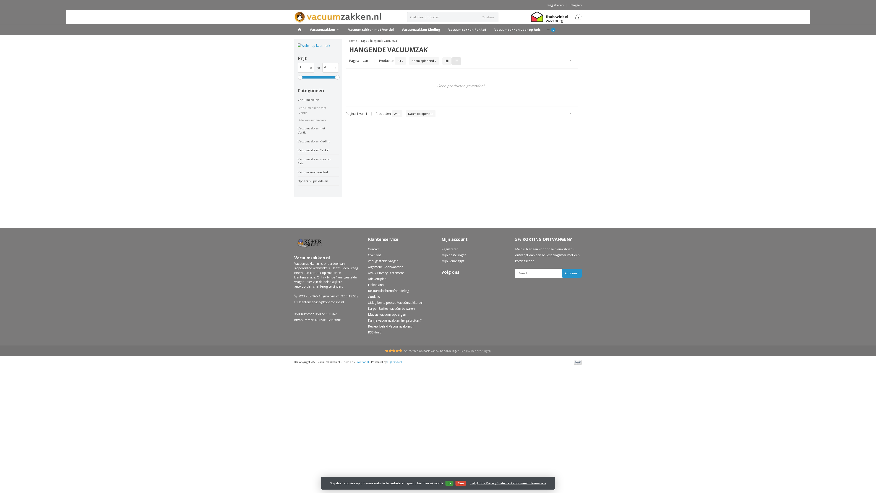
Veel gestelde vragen (383, 261)
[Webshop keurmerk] (318, 45)
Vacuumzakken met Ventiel (371, 29)
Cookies (374, 296)
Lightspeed (394, 362)
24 (400, 61)
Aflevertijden (377, 279)
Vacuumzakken (322, 29)
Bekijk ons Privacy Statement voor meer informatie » (508, 483)
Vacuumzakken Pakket (467, 29)
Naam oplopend (423, 61)
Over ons (374, 255)
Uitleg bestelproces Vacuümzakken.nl (395, 302)
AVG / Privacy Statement (386, 273)
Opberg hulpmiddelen (313, 181)
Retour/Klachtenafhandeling (388, 290)
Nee (461, 483)
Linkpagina (376, 285)
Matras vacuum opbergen (387, 314)
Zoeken (488, 17)
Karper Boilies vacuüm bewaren (391, 308)
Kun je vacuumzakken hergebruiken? (395, 320)
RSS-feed (374, 332)
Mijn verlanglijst (452, 261)
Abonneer (572, 273)
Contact (374, 249)
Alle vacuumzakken (312, 120)
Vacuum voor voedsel (313, 172)
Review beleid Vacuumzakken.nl (391, 326)
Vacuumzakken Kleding (421, 29)
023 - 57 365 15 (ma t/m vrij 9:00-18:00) (328, 296)
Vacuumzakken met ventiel (312, 110)
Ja (449, 483)
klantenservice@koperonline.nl (321, 302)
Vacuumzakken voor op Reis (517, 29)
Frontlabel (362, 362)
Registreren (556, 5)
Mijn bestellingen (453, 255)
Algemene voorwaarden (385, 267)
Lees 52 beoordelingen (476, 351)
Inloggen (576, 5)
